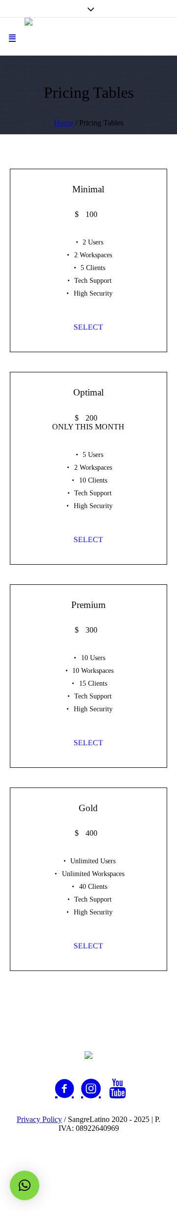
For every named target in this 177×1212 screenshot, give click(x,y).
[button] (24, 1185)
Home (63, 123)
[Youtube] (117, 1088)
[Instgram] (91, 1088)
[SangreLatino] (88, 37)
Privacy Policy (39, 1119)
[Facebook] (64, 1088)
